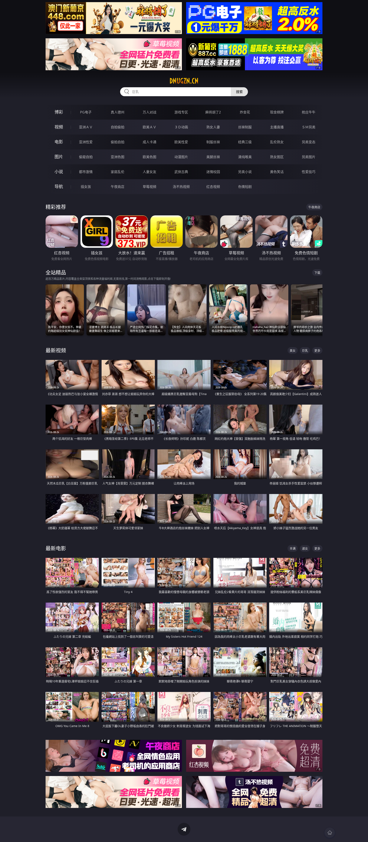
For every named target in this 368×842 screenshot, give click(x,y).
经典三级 (245, 142)
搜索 (239, 91)
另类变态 (308, 142)
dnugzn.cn (184, 81)
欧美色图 (149, 157)
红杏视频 (213, 186)
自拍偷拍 (117, 127)
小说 (59, 172)
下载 (317, 273)
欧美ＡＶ (149, 127)
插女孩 (86, 186)
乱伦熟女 (277, 142)
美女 (293, 350)
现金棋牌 (277, 112)
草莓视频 (149, 186)
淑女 (305, 548)
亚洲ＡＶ (86, 127)
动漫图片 (181, 157)
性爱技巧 (308, 171)
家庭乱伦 (117, 171)
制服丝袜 (213, 142)
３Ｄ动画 (181, 127)
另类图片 (308, 157)
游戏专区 (181, 112)
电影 (59, 142)
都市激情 (86, 171)
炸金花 (245, 112)
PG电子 (86, 112)
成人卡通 (149, 142)
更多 (317, 350)
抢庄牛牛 (308, 112)
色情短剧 (245, 186)
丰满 (293, 548)
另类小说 (245, 171)
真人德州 (117, 112)
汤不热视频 (181, 186)
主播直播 (277, 127)
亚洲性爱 (86, 142)
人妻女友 (149, 171)
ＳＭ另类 (308, 127)
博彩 (59, 112)
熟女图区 (277, 157)
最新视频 (56, 350)
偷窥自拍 (86, 157)
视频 (59, 127)
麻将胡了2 (213, 112)
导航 (59, 186)
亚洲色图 (117, 157)
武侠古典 (181, 171)
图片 (59, 157)
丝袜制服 (245, 127)
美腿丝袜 (213, 157)
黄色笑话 (277, 171)
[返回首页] (330, 833)
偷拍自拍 (117, 142)
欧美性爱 (181, 142)
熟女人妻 (213, 127)
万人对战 (149, 112)
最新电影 (56, 548)
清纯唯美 (245, 157)
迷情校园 (213, 171)
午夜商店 (117, 186)
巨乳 (305, 350)
